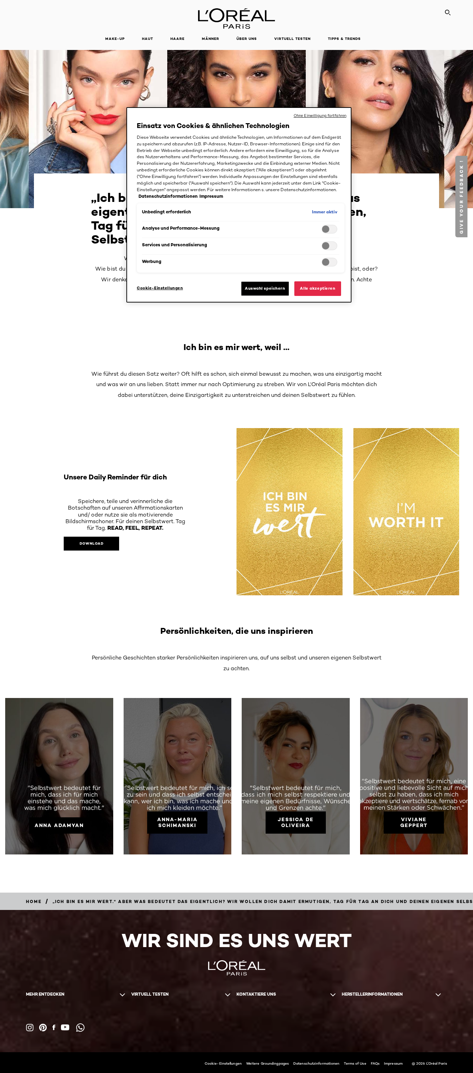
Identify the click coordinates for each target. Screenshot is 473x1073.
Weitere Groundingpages (267, 1063)
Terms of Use (355, 1063)
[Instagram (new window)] (30, 1027)
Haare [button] (177, 38)
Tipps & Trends (344, 38)
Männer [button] (210, 38)
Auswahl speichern (265, 288)
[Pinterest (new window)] (43, 1027)
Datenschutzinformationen (316, 1063)
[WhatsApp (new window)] (80, 1027)
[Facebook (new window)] (53, 1027)
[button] (461, 196)
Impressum (393, 1063)
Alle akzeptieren (317, 288)
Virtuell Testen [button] (292, 38)
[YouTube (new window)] (65, 1027)
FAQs (375, 1063)
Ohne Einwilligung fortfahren (320, 115)
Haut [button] (147, 38)
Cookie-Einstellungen (223, 1063)
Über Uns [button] (247, 38)
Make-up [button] (115, 38)
